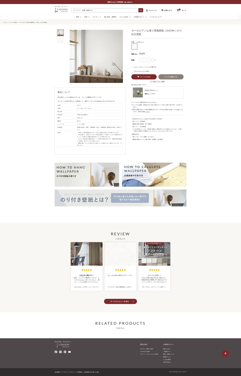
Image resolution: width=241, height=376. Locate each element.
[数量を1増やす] (151, 60)
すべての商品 (13, 22)
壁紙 (77, 17)
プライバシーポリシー (69, 372)
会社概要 (57, 372)
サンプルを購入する (170, 77)
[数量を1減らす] (141, 60)
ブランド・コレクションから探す (149, 354)
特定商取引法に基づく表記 (91, 372)
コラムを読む (124, 17)
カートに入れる (145, 77)
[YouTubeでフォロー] (69, 352)
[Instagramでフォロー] (60, 352)
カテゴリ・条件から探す (147, 349)
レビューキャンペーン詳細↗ (142, 71)
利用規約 (79, 372)
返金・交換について (168, 354)
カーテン (96, 17)
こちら (148, 111)
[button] (68, 265)
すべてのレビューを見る (120, 301)
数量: (133, 60)
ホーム (5, 22)
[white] (134, 46)
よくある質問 (167, 359)
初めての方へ (167, 349)
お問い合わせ (167, 362)
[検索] (140, 10)
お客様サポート (139, 17)
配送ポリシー (167, 357)
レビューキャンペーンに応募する (145, 67)
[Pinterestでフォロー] (65, 352)
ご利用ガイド (167, 351)
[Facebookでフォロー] (56, 352)
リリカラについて (156, 17)
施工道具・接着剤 (110, 17)
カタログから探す (145, 351)
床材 (85, 17)
